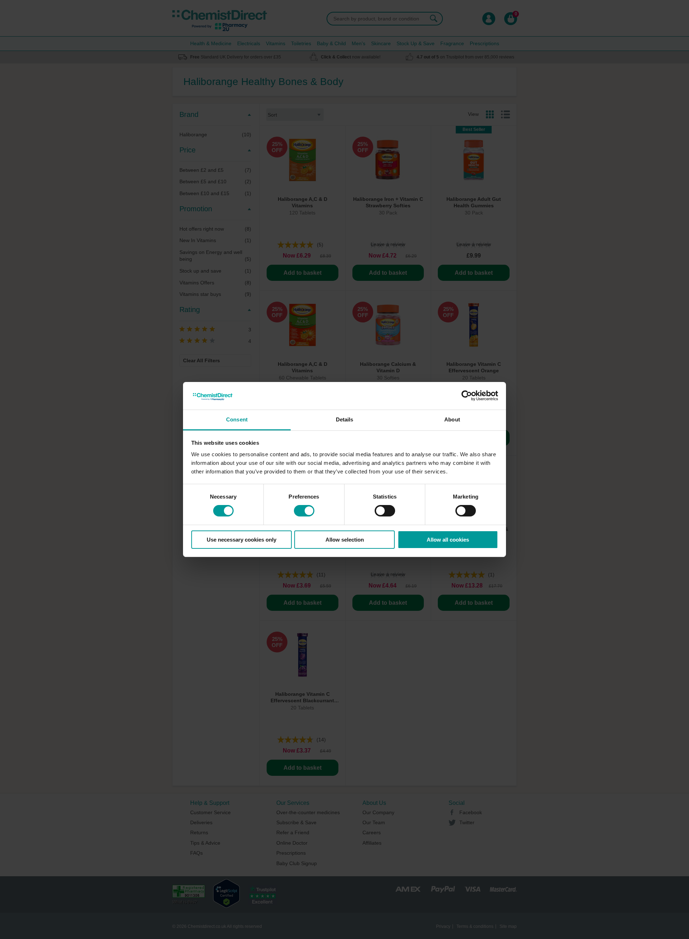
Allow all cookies (448, 540)
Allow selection (344, 540)
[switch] (304, 510)
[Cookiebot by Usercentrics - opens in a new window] (466, 395)
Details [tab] (344, 419)
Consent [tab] (237, 419)
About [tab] (452, 419)
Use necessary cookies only (241, 540)
